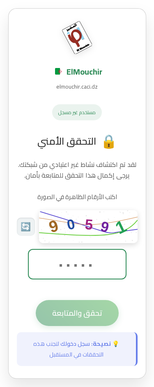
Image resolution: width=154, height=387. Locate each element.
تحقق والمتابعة (77, 313)
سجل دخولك (75, 343)
